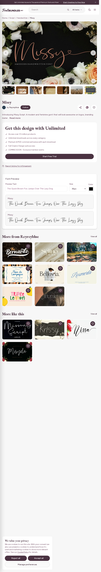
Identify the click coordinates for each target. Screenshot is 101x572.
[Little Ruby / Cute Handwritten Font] (82, 252)
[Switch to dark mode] (89, 10)
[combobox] (48, 9)
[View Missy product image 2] (22, 90)
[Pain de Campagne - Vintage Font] (17, 274)
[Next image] (93, 53)
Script (12, 18)
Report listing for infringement (18, 166)
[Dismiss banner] (95, 2)
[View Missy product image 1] (8, 90)
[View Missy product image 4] (49, 90)
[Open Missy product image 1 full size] (49, 52)
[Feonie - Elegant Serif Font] (49, 296)
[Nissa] (82, 329)
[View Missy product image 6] (76, 90)
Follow (25, 107)
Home (4, 18)
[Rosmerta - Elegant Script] (82, 274)
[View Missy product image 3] (35, 90)
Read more (15, 118)
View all (94, 236)
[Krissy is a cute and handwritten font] (49, 329)
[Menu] (95, 10)
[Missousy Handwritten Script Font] (17, 329)
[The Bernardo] (17, 252)
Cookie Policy (23, 552)
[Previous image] (5, 53)
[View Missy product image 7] (90, 90)
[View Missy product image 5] (63, 90)
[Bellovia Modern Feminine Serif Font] (49, 274)
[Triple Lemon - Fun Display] (17, 296)
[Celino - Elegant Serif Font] (49, 252)
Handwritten (22, 18)
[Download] (22, 246)
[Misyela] (17, 351)
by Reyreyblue (13, 107)
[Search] (68, 9)
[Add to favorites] (94, 107)
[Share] (80, 107)
